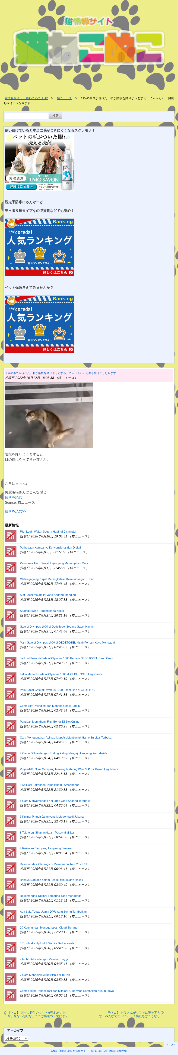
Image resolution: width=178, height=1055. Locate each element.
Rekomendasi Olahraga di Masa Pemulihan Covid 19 (53, 864)
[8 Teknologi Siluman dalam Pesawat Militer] (10, 836)
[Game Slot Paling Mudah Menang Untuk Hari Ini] (10, 710)
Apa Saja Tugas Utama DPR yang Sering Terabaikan (53, 911)
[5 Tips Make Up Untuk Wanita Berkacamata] (10, 947)
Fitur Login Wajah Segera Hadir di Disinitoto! (48, 531)
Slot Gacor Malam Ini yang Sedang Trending (48, 595)
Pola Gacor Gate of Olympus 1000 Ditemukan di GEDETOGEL (59, 690)
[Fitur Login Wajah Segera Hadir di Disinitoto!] (10, 535)
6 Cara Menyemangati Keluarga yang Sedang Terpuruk (55, 801)
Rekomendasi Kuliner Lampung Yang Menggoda (51, 896)
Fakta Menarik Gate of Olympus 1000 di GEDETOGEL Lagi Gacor (61, 674)
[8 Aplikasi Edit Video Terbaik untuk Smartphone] (10, 789)
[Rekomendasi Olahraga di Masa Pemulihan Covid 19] (10, 868)
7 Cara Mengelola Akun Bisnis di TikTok (45, 975)
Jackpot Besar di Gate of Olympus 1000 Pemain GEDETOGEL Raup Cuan (66, 658)
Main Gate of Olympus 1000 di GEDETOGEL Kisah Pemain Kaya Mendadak (67, 642)
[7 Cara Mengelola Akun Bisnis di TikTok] (10, 979)
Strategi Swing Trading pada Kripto (42, 611)
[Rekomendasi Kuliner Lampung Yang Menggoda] (10, 900)
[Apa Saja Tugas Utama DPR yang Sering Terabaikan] (10, 915)
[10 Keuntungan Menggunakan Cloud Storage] (10, 931)
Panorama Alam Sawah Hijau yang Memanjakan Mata (54, 563)
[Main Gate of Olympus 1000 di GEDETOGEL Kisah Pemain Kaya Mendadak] (10, 646)
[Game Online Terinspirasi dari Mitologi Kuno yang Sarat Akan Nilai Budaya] (10, 995)
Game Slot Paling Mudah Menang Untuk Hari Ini (50, 706)
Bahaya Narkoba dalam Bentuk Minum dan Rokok (51, 880)
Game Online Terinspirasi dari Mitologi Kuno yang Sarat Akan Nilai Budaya (67, 991)
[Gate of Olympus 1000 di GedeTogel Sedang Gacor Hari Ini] (10, 630)
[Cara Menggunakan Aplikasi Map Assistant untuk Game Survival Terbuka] (10, 741)
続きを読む (13, 497)
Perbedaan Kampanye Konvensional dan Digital (50, 547)
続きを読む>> (15, 511)
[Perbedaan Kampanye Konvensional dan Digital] (10, 551)
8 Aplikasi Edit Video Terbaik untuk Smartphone (49, 785)
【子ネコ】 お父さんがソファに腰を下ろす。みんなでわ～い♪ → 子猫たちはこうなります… (129, 1014)
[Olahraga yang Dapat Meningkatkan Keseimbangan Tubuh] (10, 583)
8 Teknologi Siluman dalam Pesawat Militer (47, 832)
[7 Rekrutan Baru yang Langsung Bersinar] (10, 852)
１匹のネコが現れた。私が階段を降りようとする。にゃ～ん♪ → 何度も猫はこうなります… (62, 373)
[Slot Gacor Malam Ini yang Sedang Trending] (10, 599)
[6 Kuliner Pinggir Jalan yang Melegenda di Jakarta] (10, 820)
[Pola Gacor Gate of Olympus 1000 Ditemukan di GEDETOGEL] (10, 694)
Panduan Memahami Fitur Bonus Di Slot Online (49, 721)
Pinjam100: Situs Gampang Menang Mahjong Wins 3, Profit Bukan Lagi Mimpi (69, 769)
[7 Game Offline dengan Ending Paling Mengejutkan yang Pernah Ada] (10, 757)
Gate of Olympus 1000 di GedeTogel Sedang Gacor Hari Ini (57, 626)
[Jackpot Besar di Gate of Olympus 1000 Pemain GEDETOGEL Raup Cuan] (10, 662)
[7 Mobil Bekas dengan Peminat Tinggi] (10, 963)
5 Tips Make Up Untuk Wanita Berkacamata (47, 943)
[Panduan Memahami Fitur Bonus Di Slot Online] (10, 725)
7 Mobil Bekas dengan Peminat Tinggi (44, 959)
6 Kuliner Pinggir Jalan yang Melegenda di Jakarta (52, 816)
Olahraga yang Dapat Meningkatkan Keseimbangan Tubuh (57, 579)
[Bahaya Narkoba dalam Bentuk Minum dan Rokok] (10, 884)
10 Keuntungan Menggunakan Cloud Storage (48, 927)
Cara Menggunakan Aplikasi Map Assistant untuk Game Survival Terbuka (65, 737)
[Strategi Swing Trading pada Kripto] (10, 614)
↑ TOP (171, 1044)
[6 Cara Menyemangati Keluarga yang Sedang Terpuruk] (10, 805)
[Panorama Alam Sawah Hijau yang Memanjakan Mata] (10, 567)
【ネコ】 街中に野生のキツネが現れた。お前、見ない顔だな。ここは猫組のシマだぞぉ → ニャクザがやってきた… (38, 1014)
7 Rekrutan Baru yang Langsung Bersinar (46, 848)
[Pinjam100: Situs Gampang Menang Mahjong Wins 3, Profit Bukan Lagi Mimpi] (10, 773)
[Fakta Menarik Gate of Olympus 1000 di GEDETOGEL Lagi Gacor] (10, 678)
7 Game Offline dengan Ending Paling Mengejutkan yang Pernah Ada (63, 753)
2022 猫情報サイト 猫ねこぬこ (85, 1050)
